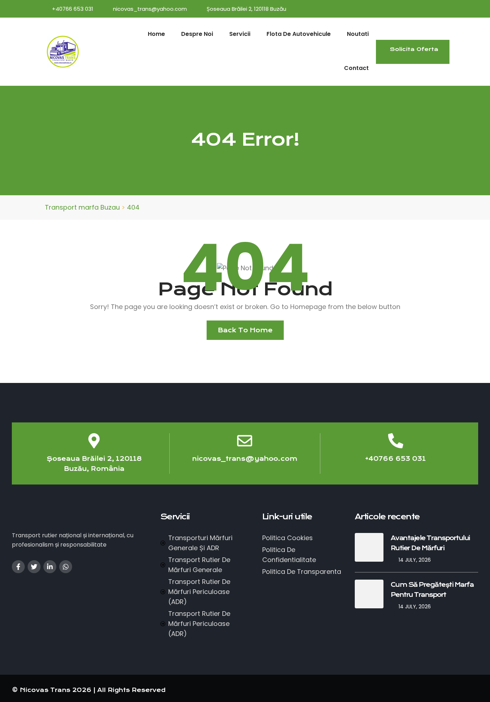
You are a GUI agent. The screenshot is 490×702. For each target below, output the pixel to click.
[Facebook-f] (18, 566)
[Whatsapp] (65, 566)
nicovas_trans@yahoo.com (150, 9)
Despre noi (197, 34)
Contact (356, 68)
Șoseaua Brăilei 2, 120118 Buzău (246, 9)
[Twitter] (34, 566)
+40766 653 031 (72, 9)
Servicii (239, 34)
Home (156, 34)
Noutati (358, 34)
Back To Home (245, 330)
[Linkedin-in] (49, 566)
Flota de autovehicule (299, 34)
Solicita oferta (414, 49)
